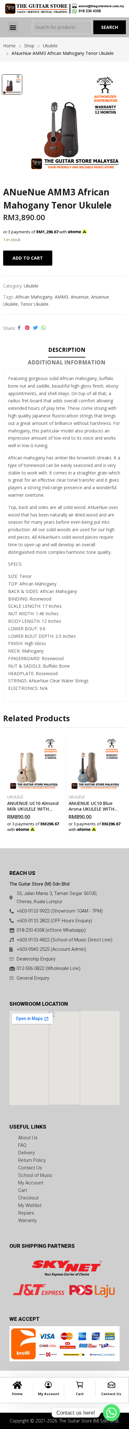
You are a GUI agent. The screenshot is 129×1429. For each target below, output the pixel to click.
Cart (80, 1393)
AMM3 (61, 297)
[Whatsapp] (111, 1412)
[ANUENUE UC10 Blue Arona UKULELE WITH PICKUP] (95, 764)
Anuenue (80, 297)
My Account (48, 1393)
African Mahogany (33, 297)
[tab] (67, 351)
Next (121, 785)
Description (66, 349)
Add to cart (28, 258)
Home (17, 1393)
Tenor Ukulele (34, 304)
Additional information (67, 362)
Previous (8, 785)
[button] (13, 27)
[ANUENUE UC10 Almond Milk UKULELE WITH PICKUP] (34, 764)
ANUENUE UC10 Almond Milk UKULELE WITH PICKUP (33, 809)
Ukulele (31, 286)
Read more (59, 828)
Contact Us (111, 1393)
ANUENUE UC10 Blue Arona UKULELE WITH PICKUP (91, 809)
